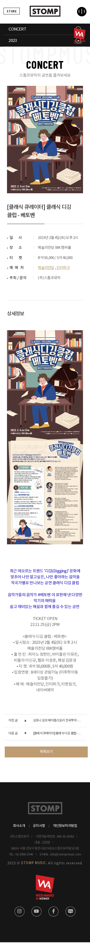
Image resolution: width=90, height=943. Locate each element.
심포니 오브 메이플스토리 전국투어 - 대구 (58, 720)
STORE (12, 11)
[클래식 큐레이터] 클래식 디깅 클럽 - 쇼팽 (58, 733)
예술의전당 (46, 268)
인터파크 (63, 268)
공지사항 (39, 826)
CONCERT (17, 29)
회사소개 (19, 826)
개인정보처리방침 (65, 826)
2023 (12, 40)
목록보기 (46, 752)
